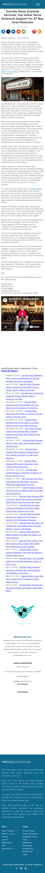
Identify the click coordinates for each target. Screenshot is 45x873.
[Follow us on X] (17, 868)
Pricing (5, 837)
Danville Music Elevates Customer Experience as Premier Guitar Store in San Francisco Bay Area (23, 508)
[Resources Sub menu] (13, 849)
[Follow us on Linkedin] (25, 868)
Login (24, 854)
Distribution (7, 842)
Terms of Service (30, 834)
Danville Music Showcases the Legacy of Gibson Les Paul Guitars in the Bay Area (24, 414)
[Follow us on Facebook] (21, 868)
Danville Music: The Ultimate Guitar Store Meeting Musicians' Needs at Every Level (25, 561)
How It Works (8, 831)
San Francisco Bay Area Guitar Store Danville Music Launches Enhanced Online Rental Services (24, 481)
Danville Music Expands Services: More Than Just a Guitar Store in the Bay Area (24, 443)
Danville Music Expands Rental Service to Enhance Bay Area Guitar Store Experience (24, 490)
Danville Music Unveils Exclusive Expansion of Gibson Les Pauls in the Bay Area (24, 473)
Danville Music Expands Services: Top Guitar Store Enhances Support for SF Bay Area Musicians (23, 517)
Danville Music (9, 371)
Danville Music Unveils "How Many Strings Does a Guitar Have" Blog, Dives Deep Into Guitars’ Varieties (24, 543)
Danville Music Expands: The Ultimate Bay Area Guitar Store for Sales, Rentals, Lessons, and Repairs (25, 526)
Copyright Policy (29, 837)
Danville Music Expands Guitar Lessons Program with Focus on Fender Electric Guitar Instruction (23, 387)
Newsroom (27, 851)
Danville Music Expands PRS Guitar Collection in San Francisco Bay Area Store (22, 464)
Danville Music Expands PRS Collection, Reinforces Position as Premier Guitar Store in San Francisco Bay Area (25, 499)
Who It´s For (8, 834)
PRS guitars (37, 189)
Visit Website (22, 684)
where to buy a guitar (9, 71)
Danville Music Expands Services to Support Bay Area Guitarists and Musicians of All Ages (23, 570)
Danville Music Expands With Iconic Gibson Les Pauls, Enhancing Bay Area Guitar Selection (22, 422)
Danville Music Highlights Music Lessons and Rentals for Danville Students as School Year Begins (24, 378)
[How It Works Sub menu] (16, 831)
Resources (6, 848)
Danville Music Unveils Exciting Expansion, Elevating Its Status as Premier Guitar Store (24, 552)
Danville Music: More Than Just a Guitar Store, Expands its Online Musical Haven (24, 579)
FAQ (4, 845)
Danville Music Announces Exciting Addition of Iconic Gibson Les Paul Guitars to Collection (22, 405)
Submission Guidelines (27, 844)
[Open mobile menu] (38, 4)
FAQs (24, 839)
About (5, 839)
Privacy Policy (28, 831)
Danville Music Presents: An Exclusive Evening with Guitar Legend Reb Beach (24, 588)
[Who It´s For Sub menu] (15, 834)
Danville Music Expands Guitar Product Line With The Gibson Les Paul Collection (23, 535)
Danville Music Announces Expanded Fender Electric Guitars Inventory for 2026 (24, 396)
